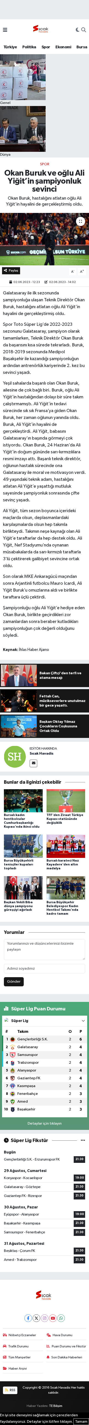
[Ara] (83, 30)
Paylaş (13, 270)
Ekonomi (63, 47)
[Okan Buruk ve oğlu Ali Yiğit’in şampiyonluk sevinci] (44, 239)
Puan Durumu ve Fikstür (69, 1346)
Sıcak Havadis (41, 753)
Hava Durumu (62, 1335)
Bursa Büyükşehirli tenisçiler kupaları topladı (18, 864)
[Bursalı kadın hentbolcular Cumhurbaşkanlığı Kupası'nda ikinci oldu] (23, 800)
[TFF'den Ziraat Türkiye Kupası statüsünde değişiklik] (66, 800)
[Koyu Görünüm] (77, 30)
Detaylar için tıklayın (45, 1124)
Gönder (14, 982)
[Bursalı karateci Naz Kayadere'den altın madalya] (66, 846)
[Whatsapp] (61, 1318)
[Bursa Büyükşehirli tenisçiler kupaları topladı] (23, 846)
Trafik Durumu (18, 1346)
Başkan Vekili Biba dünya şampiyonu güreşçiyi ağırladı (18, 906)
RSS (12, 1390)
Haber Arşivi (18, 1368)
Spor (46, 47)
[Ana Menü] (5, 30)
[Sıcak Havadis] (41, 30)
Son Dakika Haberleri (66, 1357)
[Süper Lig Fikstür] (83, 1140)
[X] (36, 1318)
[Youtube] (53, 1318)
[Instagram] (44, 1318)
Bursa (81, 47)
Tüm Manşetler (19, 1357)
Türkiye (10, 47)
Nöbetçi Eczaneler (22, 1335)
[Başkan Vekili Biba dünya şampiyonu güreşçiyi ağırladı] (23, 888)
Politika (29, 47)
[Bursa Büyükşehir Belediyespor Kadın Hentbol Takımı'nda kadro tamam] (66, 888)
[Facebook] (28, 1318)
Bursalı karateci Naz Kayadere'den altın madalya (63, 864)
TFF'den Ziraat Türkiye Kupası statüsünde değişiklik (65, 818)
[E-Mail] (33, 763)
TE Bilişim (55, 1406)
